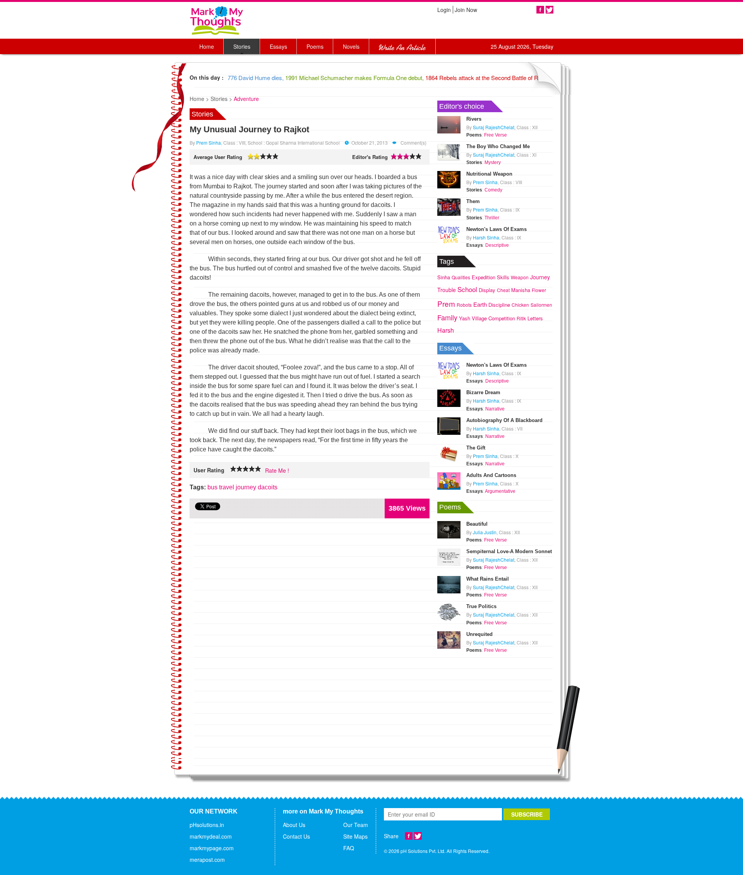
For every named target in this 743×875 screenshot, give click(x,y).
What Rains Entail (487, 579)
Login (444, 10)
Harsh (445, 330)
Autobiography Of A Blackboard (504, 420)
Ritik (521, 318)
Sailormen (541, 304)
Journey (540, 277)
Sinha (443, 277)
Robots (464, 304)
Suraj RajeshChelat (493, 127)
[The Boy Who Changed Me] (449, 151)
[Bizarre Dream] (449, 398)
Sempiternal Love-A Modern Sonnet (509, 551)
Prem (446, 303)
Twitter (549, 10)
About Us (294, 825)
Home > (199, 99)
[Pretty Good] (246, 469)
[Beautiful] (449, 529)
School (467, 289)
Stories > (221, 99)
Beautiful (477, 524)
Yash (464, 318)
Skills (503, 277)
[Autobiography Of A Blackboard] (449, 425)
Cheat (503, 290)
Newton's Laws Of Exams (496, 229)
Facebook (540, 10)
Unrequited (479, 634)
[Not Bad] (239, 469)
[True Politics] (449, 611)
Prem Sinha (208, 142)
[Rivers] (449, 124)
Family (447, 317)
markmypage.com (212, 848)
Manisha (520, 290)
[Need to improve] (233, 469)
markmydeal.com (211, 836)
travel (226, 487)
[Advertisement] (495, 703)
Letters (535, 318)
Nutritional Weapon (489, 174)
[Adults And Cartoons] (449, 480)
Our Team (355, 825)
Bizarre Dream (483, 392)
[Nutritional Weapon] (449, 179)
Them (473, 201)
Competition (501, 318)
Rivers (473, 119)
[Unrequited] (449, 639)
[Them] (449, 206)
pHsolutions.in (207, 825)
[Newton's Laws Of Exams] (449, 234)
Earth (480, 304)
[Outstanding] (252, 469)
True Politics (481, 606)
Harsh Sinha (486, 237)
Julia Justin (484, 532)
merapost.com (207, 859)
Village (479, 318)
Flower (539, 290)
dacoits (267, 487)
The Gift (475, 448)
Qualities (461, 277)
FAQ (348, 848)
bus (212, 487)
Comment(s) (412, 142)
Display (487, 290)
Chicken (520, 304)
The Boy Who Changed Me (498, 146)
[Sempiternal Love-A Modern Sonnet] (449, 556)
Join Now (466, 10)
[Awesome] (258, 469)
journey (246, 487)
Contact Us (296, 836)
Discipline (499, 304)
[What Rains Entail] (449, 584)
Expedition (483, 277)
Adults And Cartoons (491, 475)
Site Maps (355, 836)
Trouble (446, 290)
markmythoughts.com (217, 20)
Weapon (520, 277)
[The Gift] (449, 452)
